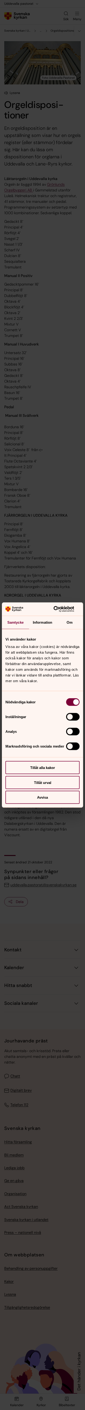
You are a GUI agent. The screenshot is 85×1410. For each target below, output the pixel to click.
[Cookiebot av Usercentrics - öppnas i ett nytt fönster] (60, 609)
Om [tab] (69, 622)
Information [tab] (42, 622)
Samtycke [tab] (15, 622)
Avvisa (42, 797)
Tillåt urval (42, 782)
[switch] (73, 717)
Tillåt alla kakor (42, 768)
